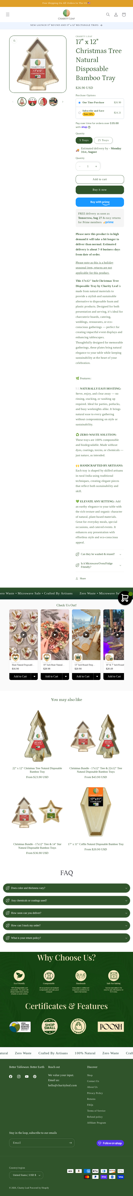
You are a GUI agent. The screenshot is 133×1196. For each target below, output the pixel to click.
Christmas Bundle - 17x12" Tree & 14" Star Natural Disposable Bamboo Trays (37, 846)
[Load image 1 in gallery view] (22, 101)
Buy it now (100, 189)
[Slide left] (13, 102)
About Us (92, 1087)
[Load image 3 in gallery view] (32, 101)
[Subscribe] (70, 1142)
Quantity (80, 158)
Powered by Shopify (39, 1188)
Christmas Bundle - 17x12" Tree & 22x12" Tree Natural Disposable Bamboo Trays (95, 770)
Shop (90, 1075)
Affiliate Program (96, 1122)
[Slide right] (62, 102)
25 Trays (103, 140)
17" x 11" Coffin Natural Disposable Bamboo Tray (96, 844)
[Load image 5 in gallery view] (53, 101)
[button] (8, 15)
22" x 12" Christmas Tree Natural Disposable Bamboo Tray (37, 770)
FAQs (90, 1104)
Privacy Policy (95, 1093)
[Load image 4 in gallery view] (42, 101)
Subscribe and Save (93, 111)
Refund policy (95, 1116)
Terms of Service (96, 1110)
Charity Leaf (23, 1188)
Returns (91, 1099)
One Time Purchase (93, 102)
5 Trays (84, 140)
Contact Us (93, 1081)
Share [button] (83, 578)
